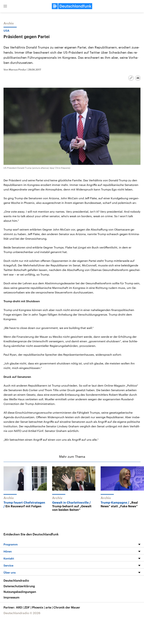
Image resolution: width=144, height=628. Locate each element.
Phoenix (38, 607)
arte (49, 607)
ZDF (27, 607)
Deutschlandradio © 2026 (22, 613)
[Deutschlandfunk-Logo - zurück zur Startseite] (72, 6)
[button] (5, 6)
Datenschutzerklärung (19, 586)
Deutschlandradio (16, 580)
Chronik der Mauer (66, 607)
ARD (20, 607)
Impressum (11, 597)
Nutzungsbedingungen (20, 591)
